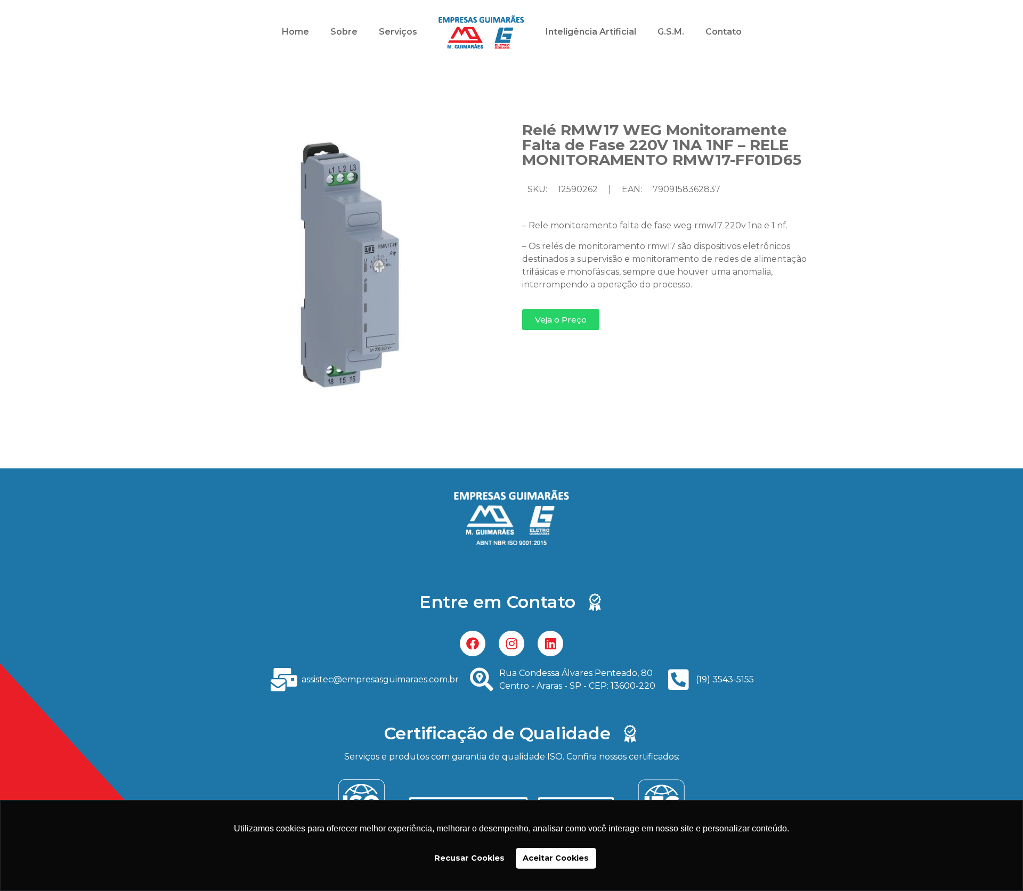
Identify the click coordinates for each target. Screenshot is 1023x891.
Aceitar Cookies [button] (556, 858)
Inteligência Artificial (591, 32)
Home (295, 32)
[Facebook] (472, 643)
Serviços (398, 32)
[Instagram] (511, 643)
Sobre (344, 32)
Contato (723, 32)
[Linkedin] (550, 643)
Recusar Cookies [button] (469, 858)
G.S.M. (670, 32)
